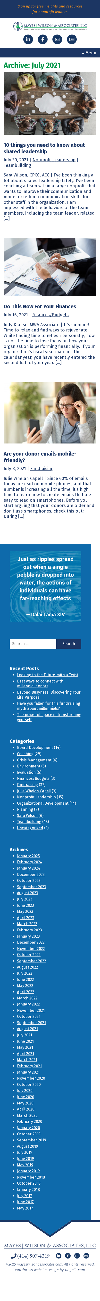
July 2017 (24, 1196)
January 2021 (28, 1072)
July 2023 (24, 899)
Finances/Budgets (50, 314)
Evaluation (26, 772)
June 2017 (25, 1202)
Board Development (35, 747)
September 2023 (31, 887)
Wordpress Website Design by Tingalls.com (50, 1270)
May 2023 (25, 911)
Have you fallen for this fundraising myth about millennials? (48, 706)
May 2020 (25, 1103)
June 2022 (25, 979)
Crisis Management (34, 760)
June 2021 (25, 1041)
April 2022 (25, 992)
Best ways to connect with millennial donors (40, 684)
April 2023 (25, 917)
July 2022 (24, 973)
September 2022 (31, 961)
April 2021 (25, 1053)
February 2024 (29, 862)
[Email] (57, 39)
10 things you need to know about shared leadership (44, 148)
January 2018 (28, 1189)
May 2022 (25, 985)
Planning (25, 809)
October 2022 (29, 954)
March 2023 (27, 923)
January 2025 (28, 856)
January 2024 (28, 868)
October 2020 (29, 1084)
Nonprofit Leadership (54, 159)
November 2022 (31, 948)
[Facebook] (43, 39)
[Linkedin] (28, 39)
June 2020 (25, 1097)
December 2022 (31, 942)
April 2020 (25, 1109)
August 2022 (27, 967)
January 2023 (28, 936)
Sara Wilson (27, 815)
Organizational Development (42, 803)
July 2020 (25, 1090)
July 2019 (24, 1152)
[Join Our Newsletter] (72, 39)
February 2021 (29, 1066)
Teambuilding (17, 165)
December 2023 (31, 874)
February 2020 (29, 1121)
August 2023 (27, 893)
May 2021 (25, 1047)
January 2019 (28, 1171)
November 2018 (31, 1177)
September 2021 (31, 1022)
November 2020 (31, 1078)
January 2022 (28, 1004)
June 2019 (25, 1158)
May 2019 (25, 1165)
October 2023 (29, 880)
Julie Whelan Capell (34, 791)
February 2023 (29, 930)
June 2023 (25, 905)
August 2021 (27, 1029)
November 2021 (31, 1010)
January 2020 (28, 1127)
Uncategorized (30, 828)
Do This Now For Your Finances (40, 306)
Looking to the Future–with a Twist (47, 675)
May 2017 (25, 1208)
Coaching (25, 754)
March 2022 (27, 998)
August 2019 (27, 1146)
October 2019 (29, 1134)
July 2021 (24, 1035)
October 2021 (28, 1016)
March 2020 (27, 1115)
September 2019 (31, 1140)
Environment (28, 766)
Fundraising (41, 468)
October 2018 (29, 1183)
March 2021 (27, 1059)
